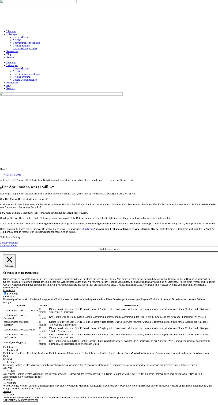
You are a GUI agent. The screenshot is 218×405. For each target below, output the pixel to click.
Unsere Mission (21, 37)
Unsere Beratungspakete (25, 48)
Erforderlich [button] (9, 290)
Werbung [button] (7, 379)
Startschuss (88, 229)
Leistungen (12, 34)
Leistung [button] (7, 359)
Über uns (11, 31)
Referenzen (12, 51)
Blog (8, 54)
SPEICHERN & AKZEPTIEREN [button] (20, 400)
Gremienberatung (21, 45)
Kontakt (10, 57)
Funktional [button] (8, 347)
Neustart (17, 40)
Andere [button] (7, 391)
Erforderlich (13, 293)
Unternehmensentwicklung (26, 42)
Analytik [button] (7, 367)
